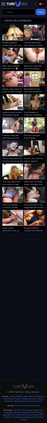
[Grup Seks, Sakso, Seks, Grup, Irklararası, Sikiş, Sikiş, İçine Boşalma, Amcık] (34, 105)
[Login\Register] (35, 4)
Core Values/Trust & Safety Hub (17, 399)
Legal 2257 (38, 415)
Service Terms (20, 410)
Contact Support (35, 401)
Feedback (39, 396)
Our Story (38, 399)
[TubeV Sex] (17, 4)
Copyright (8, 412)
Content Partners (32, 405)
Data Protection (35, 410)
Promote (18, 405)
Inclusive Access (24, 415)
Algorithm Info (8, 415)
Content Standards (22, 412)
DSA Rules (37, 412)
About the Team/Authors (15, 401)
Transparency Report (22, 417)
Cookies (7, 417)
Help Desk (28, 396)
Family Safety (16, 396)
